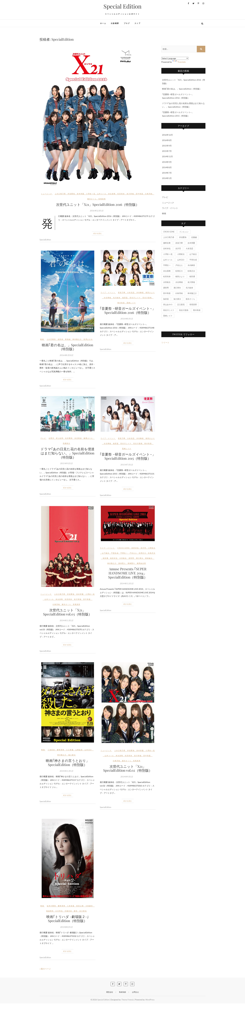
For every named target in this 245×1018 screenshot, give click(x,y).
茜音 (76, 911)
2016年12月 (167, 135)
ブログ (127, 23)
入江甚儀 (69, 750)
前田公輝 (80, 906)
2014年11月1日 (66, 620)
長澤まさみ (88, 339)
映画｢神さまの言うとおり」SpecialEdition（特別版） (67, 762)
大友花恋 (131, 292)
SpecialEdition (45, 240)
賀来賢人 (122, 563)
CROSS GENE (123, 548)
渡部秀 (131, 558)
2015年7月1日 (127, 465)
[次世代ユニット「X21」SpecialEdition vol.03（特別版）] (68, 546)
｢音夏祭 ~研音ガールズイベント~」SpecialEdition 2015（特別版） (128, 456)
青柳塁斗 (131, 563)
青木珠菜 (121, 303)
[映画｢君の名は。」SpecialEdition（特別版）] (68, 291)
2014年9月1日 (127, 777)
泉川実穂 (130, 194)
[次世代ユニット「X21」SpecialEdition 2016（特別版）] (98, 117)
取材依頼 (122, 992)
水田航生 (123, 558)
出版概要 (115, 23)
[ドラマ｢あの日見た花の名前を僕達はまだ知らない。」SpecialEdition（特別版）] (68, 413)
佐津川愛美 (51, 906)
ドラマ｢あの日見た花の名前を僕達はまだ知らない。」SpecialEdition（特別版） (67, 453)
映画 (42, 339)
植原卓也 (114, 558)
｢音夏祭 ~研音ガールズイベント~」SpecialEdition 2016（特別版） (128, 310)
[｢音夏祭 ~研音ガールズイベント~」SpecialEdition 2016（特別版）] (128, 268)
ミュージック (46, 194)
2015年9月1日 (66, 463)
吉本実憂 (80, 194)
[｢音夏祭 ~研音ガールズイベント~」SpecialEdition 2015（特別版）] (128, 414)
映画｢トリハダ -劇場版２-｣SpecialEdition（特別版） (67, 918)
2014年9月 (167, 162)
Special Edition (122, 6)
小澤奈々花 (90, 194)
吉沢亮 (143, 548)
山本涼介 (88, 750)
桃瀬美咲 (50, 911)
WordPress (150, 1000)
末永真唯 (112, 194)
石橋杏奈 (68, 911)
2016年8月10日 (66, 355)
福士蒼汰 (72, 755)
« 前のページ (45, 969)
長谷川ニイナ (135, 297)
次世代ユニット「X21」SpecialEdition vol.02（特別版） (127, 768)
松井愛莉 (69, 438)
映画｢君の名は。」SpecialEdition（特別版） (67, 347)
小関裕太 (151, 548)
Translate (182, 62)
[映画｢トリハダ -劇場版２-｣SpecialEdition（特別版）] (68, 858)
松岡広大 (142, 553)
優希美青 (60, 750)
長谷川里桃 (147, 297)
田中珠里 (139, 194)
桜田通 (105, 558)
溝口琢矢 (139, 558)
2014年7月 (167, 173)
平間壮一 (124, 553)
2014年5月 (167, 178)
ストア (138, 23)
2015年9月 (167, 145)
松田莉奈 (121, 194)
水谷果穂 (107, 297)
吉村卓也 (135, 548)
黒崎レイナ (131, 303)
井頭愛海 (71, 194)
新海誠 (68, 339)
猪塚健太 (149, 558)
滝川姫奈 (116, 297)
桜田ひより (150, 292)
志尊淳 (51, 438)
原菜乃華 (121, 292)
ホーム (103, 23)
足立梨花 (83, 911)
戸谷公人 (133, 553)
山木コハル (101, 194)
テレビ (43, 438)
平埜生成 (115, 553)
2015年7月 (167, 151)
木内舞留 (140, 292)
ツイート (165, 342)
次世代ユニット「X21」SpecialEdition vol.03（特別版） (67, 612)
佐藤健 (194, 237)
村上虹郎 (59, 438)
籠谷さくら (92, 199)
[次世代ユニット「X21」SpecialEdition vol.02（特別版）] (128, 703)
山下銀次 (105, 553)
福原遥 (125, 297)
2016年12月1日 (96, 211)
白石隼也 (59, 911)
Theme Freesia (128, 1000)
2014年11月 (167, 156)
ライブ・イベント (108, 292)
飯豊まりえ (88, 438)
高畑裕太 (66, 443)
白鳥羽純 (148, 194)
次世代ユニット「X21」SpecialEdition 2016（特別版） (97, 204)
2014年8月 (167, 167)
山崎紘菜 (79, 750)
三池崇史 (51, 750)
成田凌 (60, 339)
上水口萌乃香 (60, 194)
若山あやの (167, 304)
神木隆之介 (77, 339)
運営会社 (109, 992)
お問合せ (135, 992)
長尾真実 (102, 199)
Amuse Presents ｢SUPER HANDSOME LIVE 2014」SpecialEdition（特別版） (127, 573)
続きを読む (97, 233)
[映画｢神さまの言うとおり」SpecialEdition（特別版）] (68, 702)
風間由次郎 (141, 563)
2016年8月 (167, 140)
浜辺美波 (78, 438)
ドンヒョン (184, 232)
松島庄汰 (151, 553)
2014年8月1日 (66, 927)
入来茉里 (70, 906)
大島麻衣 (89, 906)
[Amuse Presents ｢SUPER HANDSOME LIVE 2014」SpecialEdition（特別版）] (128, 523)
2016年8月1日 (127, 319)
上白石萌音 (51, 339)
